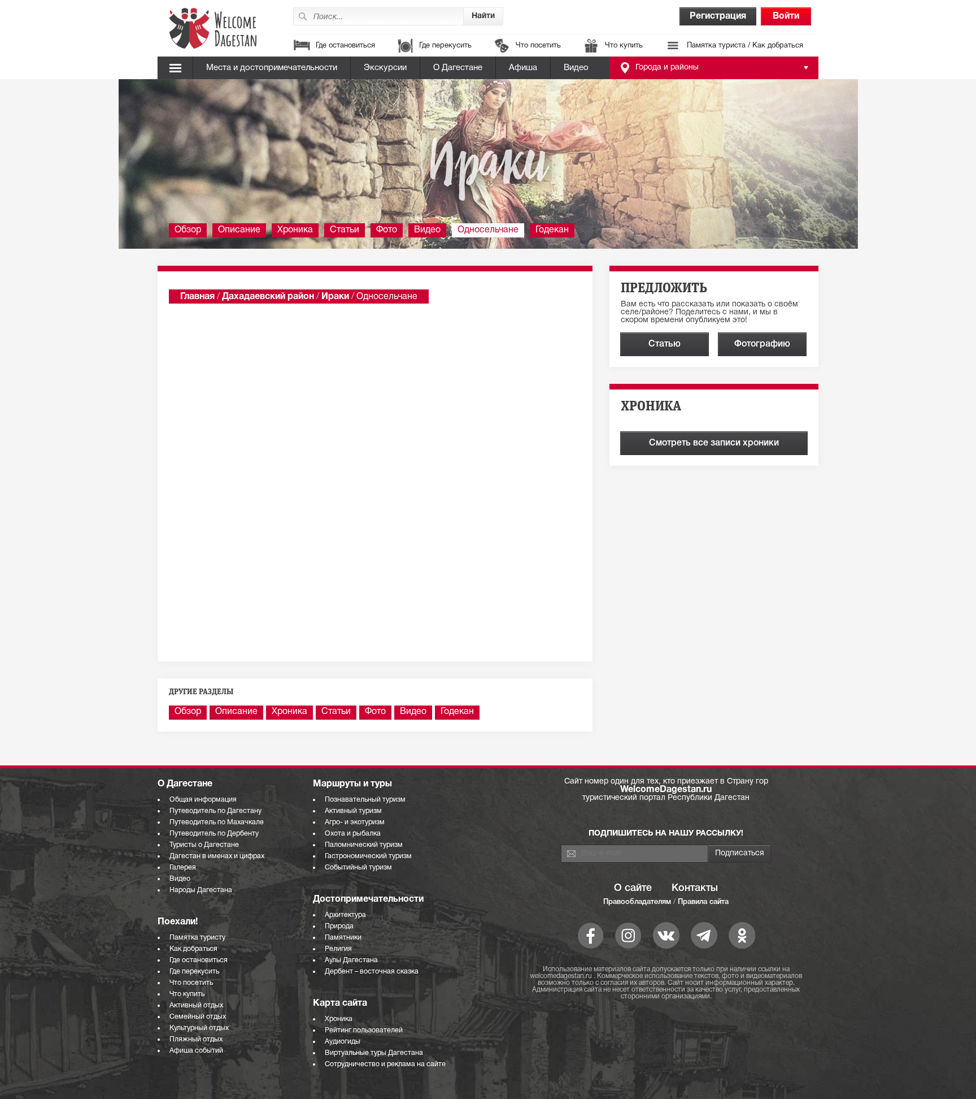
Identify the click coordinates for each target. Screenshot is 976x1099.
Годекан (552, 230)
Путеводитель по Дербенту (214, 833)
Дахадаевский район (268, 297)
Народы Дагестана (200, 890)
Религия (338, 949)
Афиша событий (196, 1051)
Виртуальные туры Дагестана (374, 1053)
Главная (197, 297)
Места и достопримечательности (271, 68)
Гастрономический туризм (368, 856)
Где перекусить (445, 45)
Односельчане (487, 230)
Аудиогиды (342, 1042)
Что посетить (538, 45)
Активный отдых (196, 1005)
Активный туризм (353, 811)
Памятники (343, 937)
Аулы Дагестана (351, 960)
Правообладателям (637, 902)
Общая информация (203, 800)
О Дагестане (457, 68)
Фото (386, 230)
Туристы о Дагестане (204, 845)
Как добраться (193, 949)
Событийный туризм (358, 867)
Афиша (523, 68)
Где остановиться (345, 45)
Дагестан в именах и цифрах (216, 856)
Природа (339, 926)
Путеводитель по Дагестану (215, 811)
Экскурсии (385, 68)
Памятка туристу (197, 937)
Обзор (188, 230)
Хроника (295, 230)
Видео (576, 68)
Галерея (182, 867)
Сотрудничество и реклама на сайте (385, 1064)
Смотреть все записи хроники (714, 443)
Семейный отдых (197, 1017)
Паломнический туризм (364, 845)
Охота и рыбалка (353, 833)
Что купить (624, 45)
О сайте (633, 888)
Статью (664, 344)
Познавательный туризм (365, 800)
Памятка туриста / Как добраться (745, 45)
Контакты (695, 888)
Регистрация (718, 16)
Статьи (344, 230)
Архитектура (345, 915)
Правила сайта (703, 902)
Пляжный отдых (196, 1039)
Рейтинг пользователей (364, 1030)
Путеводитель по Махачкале (216, 822)
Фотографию (762, 344)
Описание (239, 230)
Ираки (335, 297)
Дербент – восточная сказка (372, 971)
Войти (786, 16)
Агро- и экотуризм (355, 822)
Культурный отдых (199, 1028)
